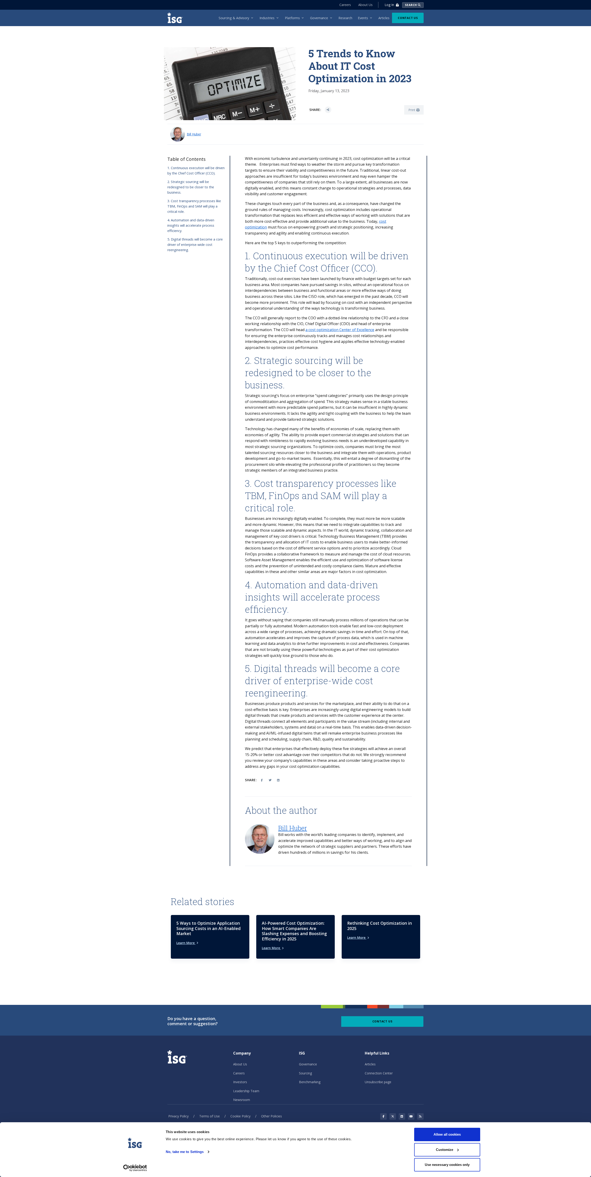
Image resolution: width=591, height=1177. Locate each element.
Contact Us (408, 18)
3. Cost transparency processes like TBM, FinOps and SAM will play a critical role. (194, 206)
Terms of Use (209, 1116)
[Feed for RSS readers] (420, 1116)
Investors (240, 1082)
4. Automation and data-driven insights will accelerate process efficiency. (190, 225)
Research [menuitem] (345, 18)
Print (412, 110)
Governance (308, 1064)
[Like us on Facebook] (383, 1116)
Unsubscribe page (378, 1082)
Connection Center (379, 1073)
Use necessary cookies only (447, 1165)
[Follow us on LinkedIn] (402, 1116)
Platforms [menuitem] (292, 18)
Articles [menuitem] (383, 18)
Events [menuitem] (363, 18)
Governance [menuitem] (319, 18)
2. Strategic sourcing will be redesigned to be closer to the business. (190, 187)
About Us (365, 5)
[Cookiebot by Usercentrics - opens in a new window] (135, 1168)
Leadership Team (246, 1091)
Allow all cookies (447, 1134)
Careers (345, 5)
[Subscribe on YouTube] (411, 1116)
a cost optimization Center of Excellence (339, 329)
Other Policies (271, 1116)
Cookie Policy (240, 1116)
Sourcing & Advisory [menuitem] (234, 18)
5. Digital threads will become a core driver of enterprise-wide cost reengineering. (195, 244)
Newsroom (241, 1100)
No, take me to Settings (185, 1152)
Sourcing (305, 1073)
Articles (370, 1064)
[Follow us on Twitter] (392, 1116)
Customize (444, 1150)
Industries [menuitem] (266, 18)
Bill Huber (194, 134)
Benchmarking (309, 1082)
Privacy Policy (178, 1116)
